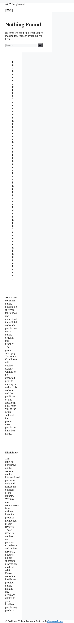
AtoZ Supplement (15, 4)
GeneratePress (55, 621)
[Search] (40, 45)
